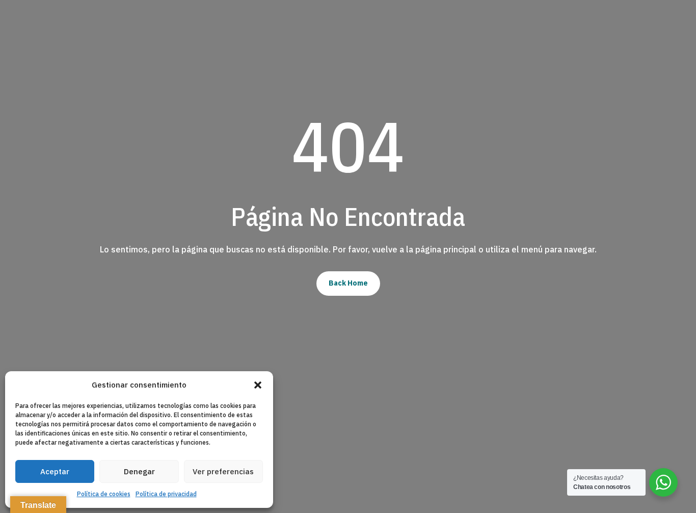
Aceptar (54, 471)
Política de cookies (103, 494)
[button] (258, 385)
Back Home (348, 283)
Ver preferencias (223, 471)
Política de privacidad (166, 494)
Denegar (139, 471)
